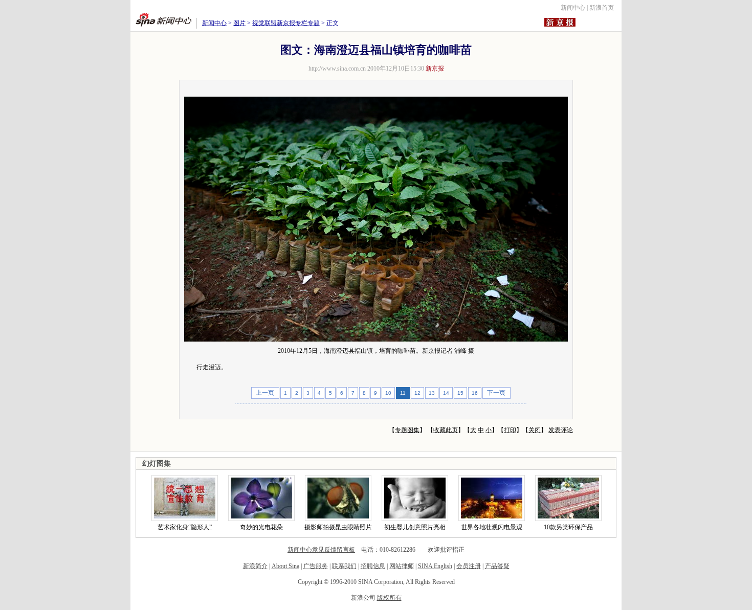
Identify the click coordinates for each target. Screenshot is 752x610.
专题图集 (407, 430)
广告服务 (315, 566)
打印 (510, 430)
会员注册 (468, 566)
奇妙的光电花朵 (261, 527)
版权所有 (389, 597)
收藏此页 (445, 430)
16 (475, 393)
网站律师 (401, 566)
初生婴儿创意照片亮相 (415, 527)
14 (446, 393)
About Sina (285, 566)
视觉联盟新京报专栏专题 (286, 23)
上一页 (265, 392)
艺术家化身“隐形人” (185, 527)
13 (432, 393)
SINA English (435, 566)
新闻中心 (573, 7)
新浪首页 (601, 7)
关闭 (534, 430)
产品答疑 (497, 566)
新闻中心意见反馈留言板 (321, 549)
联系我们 (344, 566)
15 (460, 393)
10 (388, 393)
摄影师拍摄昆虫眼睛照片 (338, 527)
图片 (239, 23)
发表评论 (560, 430)
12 (417, 393)
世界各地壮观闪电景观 (491, 527)
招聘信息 (373, 566)
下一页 (496, 392)
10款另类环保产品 (568, 527)
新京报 (435, 68)
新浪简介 (255, 566)
